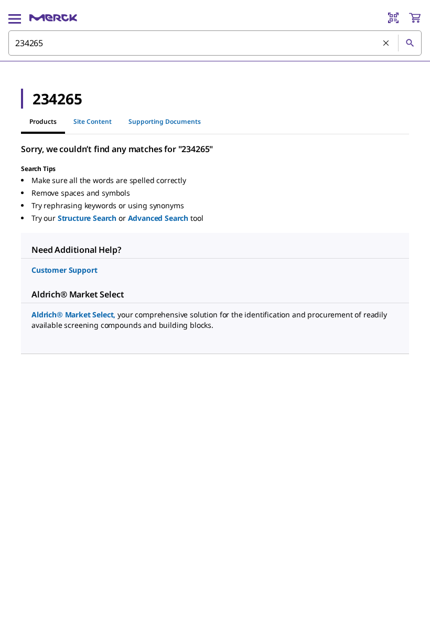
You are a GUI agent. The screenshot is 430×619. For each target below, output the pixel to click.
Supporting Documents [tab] (164, 121)
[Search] (409, 43)
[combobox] (215, 43)
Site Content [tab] (92, 121)
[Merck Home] (53, 18)
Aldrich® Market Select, (73, 314)
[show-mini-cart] (415, 18)
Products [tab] (43, 121)
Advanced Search (158, 218)
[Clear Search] (386, 43)
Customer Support (64, 270)
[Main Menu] (14, 17)
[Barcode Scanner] (393, 18)
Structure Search (87, 218)
